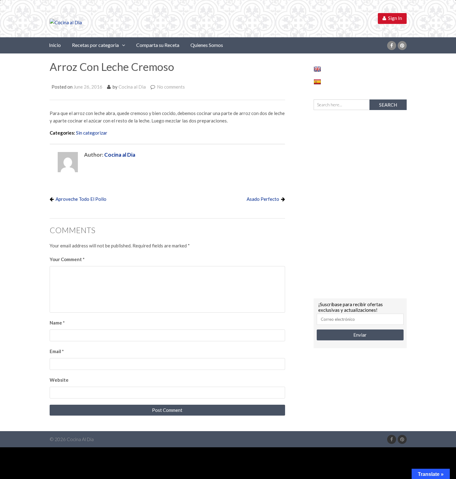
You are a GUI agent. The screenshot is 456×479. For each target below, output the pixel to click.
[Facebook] (391, 45)
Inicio (55, 45)
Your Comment (67, 259)
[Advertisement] (360, 203)
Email (57, 351)
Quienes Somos (206, 45)
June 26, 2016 (88, 87)
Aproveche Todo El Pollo (81, 199)
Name (57, 322)
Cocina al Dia (132, 87)
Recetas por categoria (95, 45)
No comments (171, 87)
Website (59, 380)
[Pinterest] (402, 45)
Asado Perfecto (263, 199)
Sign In (394, 18)
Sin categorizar (91, 133)
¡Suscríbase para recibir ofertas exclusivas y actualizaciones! (350, 307)
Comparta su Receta (157, 45)
